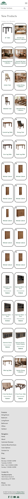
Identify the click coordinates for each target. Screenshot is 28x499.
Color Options (5, 447)
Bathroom (4, 423)
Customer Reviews (7, 442)
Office (3, 426)
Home (3, 436)
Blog (2, 453)
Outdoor (4, 429)
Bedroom (4, 417)
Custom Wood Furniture (8, 445)
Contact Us (5, 450)
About (3, 439)
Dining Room (5, 415)
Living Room (5, 420)
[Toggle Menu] (26, 3)
